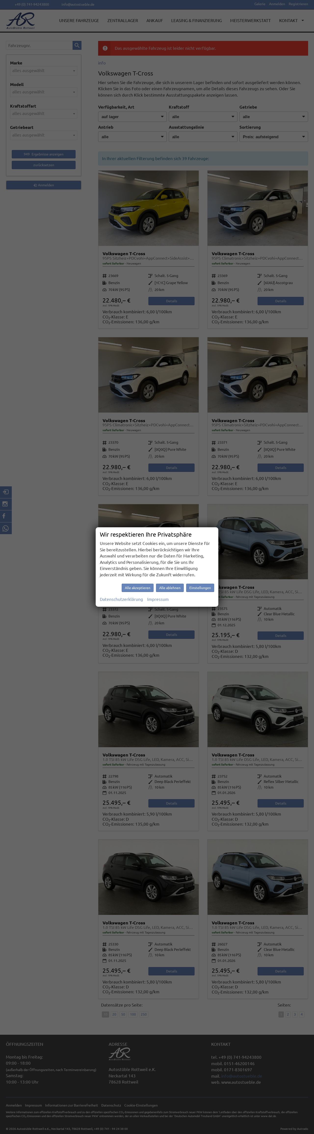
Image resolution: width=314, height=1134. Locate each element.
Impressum (158, 599)
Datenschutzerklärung (121, 599)
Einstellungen (200, 588)
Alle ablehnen (170, 588)
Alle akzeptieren (137, 588)
